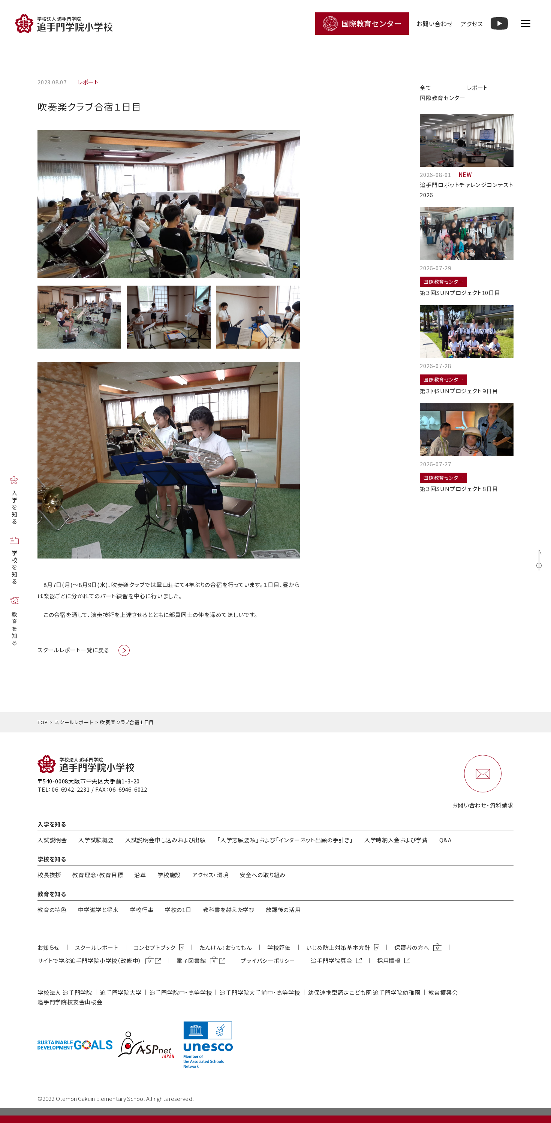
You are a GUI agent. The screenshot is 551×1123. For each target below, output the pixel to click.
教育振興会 (443, 992)
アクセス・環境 (210, 875)
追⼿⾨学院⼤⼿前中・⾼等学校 (260, 992)
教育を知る (14, 629)
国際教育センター (442, 98)
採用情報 (389, 960)
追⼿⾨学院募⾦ (331, 960)
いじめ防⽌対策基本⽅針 (338, 947)
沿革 (140, 875)
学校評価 (279, 947)
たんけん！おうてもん (225, 947)
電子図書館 (191, 960)
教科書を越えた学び (229, 909)
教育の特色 (52, 909)
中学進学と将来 (98, 909)
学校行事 (142, 909)
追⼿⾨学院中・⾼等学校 (181, 992)
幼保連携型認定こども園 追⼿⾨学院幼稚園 (364, 992)
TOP (42, 722)
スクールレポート (74, 722)
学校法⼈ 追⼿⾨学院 (64, 992)
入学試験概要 (96, 840)
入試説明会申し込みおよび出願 (165, 840)
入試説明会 (52, 840)
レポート (477, 87)
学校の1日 (178, 909)
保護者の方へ (412, 947)
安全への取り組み (263, 875)
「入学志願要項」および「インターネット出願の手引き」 (285, 840)
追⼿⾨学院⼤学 (121, 992)
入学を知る (14, 508)
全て (425, 87)
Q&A (445, 840)
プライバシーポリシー (268, 960)
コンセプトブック (154, 947)
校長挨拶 (49, 875)
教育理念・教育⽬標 (97, 875)
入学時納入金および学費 (396, 840)
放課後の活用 (283, 909)
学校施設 (169, 875)
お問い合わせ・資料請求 (483, 805)
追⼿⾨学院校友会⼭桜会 (70, 1002)
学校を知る (14, 567)
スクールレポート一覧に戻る (73, 650)
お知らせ (48, 947)
